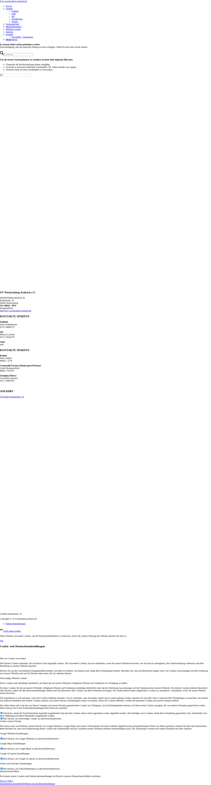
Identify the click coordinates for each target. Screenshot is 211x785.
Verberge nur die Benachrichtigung (39, 783)
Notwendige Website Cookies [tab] (13, 678)
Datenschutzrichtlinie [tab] (9, 771)
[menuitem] (108, 6)
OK (1, 641)
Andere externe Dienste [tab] (10, 721)
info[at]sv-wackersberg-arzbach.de (15, 311)
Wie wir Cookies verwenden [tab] (13, 658)
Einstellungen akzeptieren (11, 783)
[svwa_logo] (13, 1)
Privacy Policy (6, 781)
